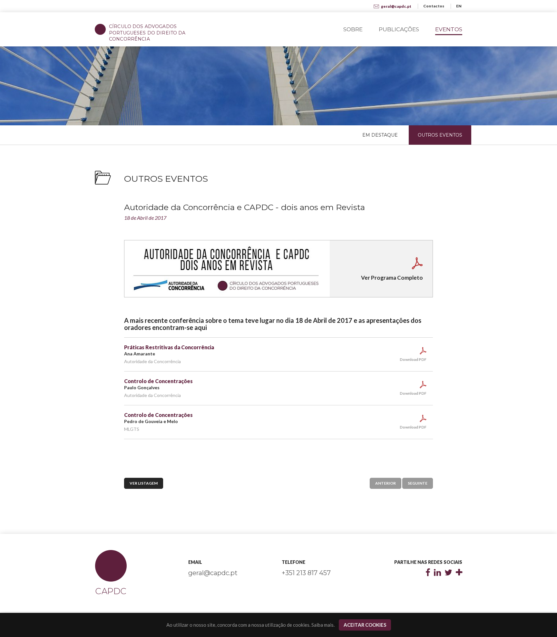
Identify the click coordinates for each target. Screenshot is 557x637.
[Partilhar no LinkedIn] (437, 573)
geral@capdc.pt (395, 6)
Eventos (448, 29)
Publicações (399, 29)
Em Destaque (380, 135)
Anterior (385, 483)
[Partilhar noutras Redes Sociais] (459, 573)
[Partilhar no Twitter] (448, 573)
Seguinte (417, 483)
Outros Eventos (440, 135)
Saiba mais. (323, 625)
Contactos (433, 6)
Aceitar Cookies (365, 625)
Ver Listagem (144, 483)
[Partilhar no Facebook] (427, 573)
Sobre (353, 29)
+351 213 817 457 (306, 573)
